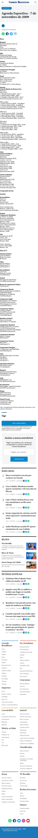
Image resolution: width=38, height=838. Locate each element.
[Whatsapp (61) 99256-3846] (10, 820)
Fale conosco (23, 676)
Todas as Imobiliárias (26, 741)
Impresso (6, 688)
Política (4, 654)
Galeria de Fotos (24, 735)
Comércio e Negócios (26, 768)
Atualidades (23, 798)
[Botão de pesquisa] (35, 2)
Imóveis (22, 753)
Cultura (22, 663)
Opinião (4, 673)
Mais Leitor (5, 745)
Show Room (23, 730)
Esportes (4, 668)
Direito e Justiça (6, 694)
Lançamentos (24, 722)
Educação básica (24, 647)
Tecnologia (5, 679)
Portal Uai (23, 811)
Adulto (22, 763)
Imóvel (23, 710)
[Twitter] (11, 34)
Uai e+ (22, 814)
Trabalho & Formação (26, 652)
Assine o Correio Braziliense (10, 705)
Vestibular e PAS (24, 665)
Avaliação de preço (7, 788)
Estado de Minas (24, 808)
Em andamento (24, 689)
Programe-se (5, 734)
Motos (3, 794)
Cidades (4, 652)
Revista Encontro (28, 789)
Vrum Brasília (24, 786)
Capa (3, 649)
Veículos (22, 756)
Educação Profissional (26, 671)
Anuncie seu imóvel (25, 716)
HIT (3, 740)
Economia (4, 660)
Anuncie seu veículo (7, 780)
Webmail (4, 725)
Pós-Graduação (24, 673)
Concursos (25, 680)
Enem (21, 657)
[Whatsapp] (3, 34)
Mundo (4, 662)
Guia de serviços (24, 727)
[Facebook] (7, 34)
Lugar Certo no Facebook (27, 738)
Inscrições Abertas (25, 692)
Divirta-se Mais (9, 728)
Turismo (4, 681)
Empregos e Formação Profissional (26, 759)
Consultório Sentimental (9, 716)
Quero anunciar (24, 751)
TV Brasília (25, 774)
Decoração (23, 733)
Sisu (21, 668)
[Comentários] (15, 34)
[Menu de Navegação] (3, 2)
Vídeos (4, 791)
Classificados (26, 747)
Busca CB (4, 699)
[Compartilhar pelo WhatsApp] (28, 481)
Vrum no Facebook (7, 796)
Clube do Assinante (7, 702)
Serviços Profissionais (26, 766)
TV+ (3, 743)
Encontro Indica (24, 801)
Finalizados (23, 694)
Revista (22, 796)
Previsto (22, 686)
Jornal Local (23, 780)
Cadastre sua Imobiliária (27, 743)
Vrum (4, 774)
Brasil (3, 657)
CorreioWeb (7, 710)
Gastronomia (5, 719)
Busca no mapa (24, 719)
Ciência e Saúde (6, 670)
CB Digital (4, 696)
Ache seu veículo (6, 778)
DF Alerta (23, 778)
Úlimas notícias (24, 725)
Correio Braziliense (7, 644)
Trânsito (4, 684)
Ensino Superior (24, 649)
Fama (3, 714)
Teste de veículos (7, 786)
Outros (23, 805)
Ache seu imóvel (24, 714)
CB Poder (22, 783)
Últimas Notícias (24, 660)
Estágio (22, 655)
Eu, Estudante (26, 643)
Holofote (4, 676)
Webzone (4, 722)
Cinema (4, 732)
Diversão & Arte (6, 665)
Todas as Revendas (7, 799)
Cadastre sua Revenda (8, 802)
